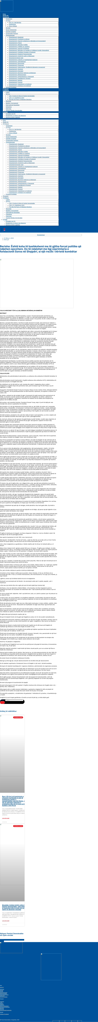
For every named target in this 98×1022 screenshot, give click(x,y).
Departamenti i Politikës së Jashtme (19, 46)
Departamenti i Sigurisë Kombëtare (19, 48)
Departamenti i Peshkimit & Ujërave (19, 39)
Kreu (4, 14)
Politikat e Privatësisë (4, 1014)
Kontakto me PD (10, 114)
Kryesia (8, 28)
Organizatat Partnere (12, 33)
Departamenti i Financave (16, 65)
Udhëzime (2, 1004)
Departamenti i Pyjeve (15, 43)
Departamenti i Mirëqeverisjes (17, 74)
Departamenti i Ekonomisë (16, 63)
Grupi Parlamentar (11, 30)
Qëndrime (9, 107)
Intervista (8, 109)
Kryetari (1, 990)
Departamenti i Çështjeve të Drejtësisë (20, 85)
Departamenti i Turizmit (15, 82)
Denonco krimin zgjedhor (13, 117)
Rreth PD (5, 15)
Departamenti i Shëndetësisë (17, 61)
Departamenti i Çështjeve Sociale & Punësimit (22, 52)
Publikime (6, 90)
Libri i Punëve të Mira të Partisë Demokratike (22, 96)
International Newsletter (13, 105)
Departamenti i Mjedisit (15, 80)
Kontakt (5, 112)
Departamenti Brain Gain (16, 58)
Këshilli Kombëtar (11, 31)
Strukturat (2, 989)
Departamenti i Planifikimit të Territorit (19, 78)
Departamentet (10, 35)
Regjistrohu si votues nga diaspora (16, 115)
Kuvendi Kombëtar (11, 87)
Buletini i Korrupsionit (12, 103)
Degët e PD (2, 995)
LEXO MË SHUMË (5, 818)
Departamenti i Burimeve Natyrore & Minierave (22, 73)
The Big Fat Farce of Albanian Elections (20, 99)
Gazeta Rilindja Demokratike (14, 110)
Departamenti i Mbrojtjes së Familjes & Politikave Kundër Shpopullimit (29, 50)
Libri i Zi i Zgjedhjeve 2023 (16, 98)
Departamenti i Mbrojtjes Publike (18, 44)
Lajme (7, 92)
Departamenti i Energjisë (16, 71)
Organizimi (9, 19)
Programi (6, 89)
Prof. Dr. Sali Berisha (15, 22)
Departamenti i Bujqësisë (16, 37)
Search (2, 700)
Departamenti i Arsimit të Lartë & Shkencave (21, 56)
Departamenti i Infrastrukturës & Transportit (21, 76)
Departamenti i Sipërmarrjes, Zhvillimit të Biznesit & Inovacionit (27, 67)
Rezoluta (8, 101)
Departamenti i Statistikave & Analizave (20, 84)
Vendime (1, 1003)
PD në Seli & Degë (41, 235)
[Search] (2, 702)
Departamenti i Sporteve (16, 69)
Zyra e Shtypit (13, 26)
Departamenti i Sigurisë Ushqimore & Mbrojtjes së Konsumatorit (27, 41)
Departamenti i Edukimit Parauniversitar (20, 54)
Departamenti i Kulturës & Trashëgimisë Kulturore (23, 59)
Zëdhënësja (12, 24)
